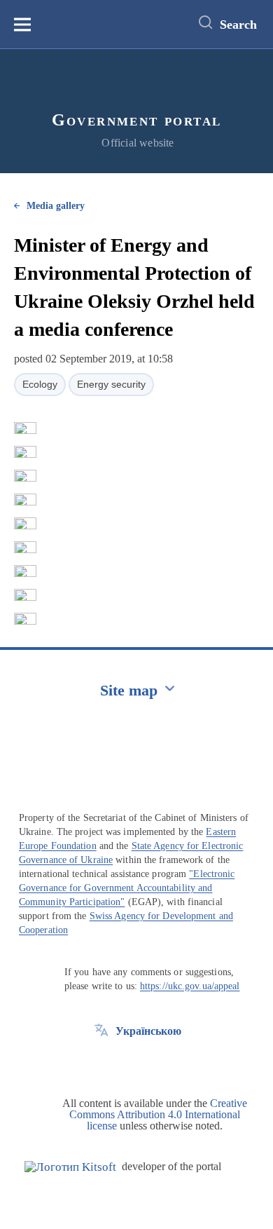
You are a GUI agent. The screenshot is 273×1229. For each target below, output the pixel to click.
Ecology (39, 384)
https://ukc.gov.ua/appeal (190, 986)
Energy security (111, 384)
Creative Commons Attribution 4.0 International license (158, 1114)
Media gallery (56, 206)
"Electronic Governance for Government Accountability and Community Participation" (126, 888)
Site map (129, 690)
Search (238, 25)
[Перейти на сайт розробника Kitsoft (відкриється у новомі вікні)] (70, 1167)
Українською (148, 1031)
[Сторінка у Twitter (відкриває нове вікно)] (101, 1062)
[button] (25, 428)
